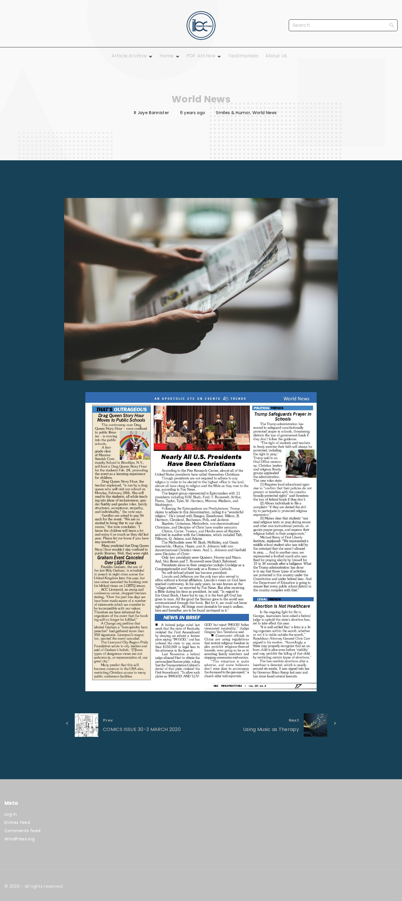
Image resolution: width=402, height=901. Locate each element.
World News (265, 113)
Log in (10, 814)
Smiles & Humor (233, 113)
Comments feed (22, 831)
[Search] (392, 25)
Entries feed (17, 822)
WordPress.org (19, 839)
